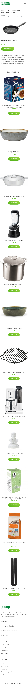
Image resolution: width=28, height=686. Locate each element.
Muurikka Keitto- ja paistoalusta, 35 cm (14, 372)
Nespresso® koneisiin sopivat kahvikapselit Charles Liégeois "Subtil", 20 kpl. (14, 498)
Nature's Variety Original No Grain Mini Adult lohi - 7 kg (14, 543)
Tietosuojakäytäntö (6, 672)
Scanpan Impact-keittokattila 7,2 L (14, 284)
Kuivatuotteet (11, 40)
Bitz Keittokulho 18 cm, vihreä (14, 328)
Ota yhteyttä (4, 666)
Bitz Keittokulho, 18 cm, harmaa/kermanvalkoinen (14, 152)
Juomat (3, 639)
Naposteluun (4, 650)
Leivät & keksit (5, 644)
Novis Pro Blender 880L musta (14, 240)
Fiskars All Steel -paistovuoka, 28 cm (14, 196)
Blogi (2, 663)
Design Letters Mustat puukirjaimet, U (14, 588)
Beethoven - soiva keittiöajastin (14, 453)
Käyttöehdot (4, 669)
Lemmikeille (4, 647)
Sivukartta (4, 675)
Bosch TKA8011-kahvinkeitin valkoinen (14, 416)
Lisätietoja (7, 48)
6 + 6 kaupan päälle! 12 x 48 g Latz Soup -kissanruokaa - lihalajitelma (14, 106)
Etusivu (3, 15)
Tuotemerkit (4, 653)
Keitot (17, 40)
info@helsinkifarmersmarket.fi (9, 630)
